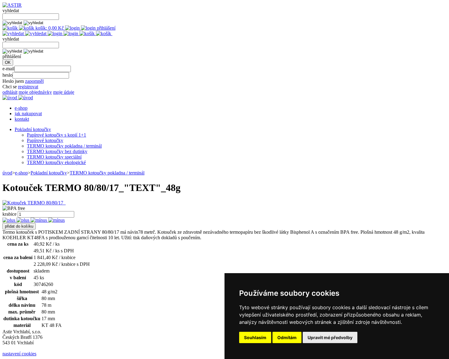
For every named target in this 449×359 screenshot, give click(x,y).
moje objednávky (35, 92)
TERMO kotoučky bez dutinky (57, 151)
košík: (49, 28)
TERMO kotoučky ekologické (56, 162)
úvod (7, 172)
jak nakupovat (28, 113)
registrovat (28, 86)
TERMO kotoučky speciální (54, 156)
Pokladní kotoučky (33, 129)
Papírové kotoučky (45, 140)
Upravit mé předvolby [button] (330, 337)
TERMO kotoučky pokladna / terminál (64, 145)
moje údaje (63, 92)
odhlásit (9, 92)
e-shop (21, 108)
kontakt (22, 119)
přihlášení (105, 28)
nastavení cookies (19, 353)
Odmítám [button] (287, 337)
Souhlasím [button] (255, 337)
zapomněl (34, 81)
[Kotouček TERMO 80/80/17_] (34, 202)
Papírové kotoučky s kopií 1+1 (56, 134)
